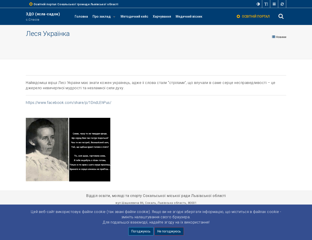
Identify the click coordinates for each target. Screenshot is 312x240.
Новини (280, 37)
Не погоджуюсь (169, 231)
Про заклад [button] (102, 16)
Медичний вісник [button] (189, 16)
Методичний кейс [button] (134, 16)
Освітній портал (255, 16)
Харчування (162, 16)
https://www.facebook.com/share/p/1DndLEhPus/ (68, 102)
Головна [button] (81, 16)
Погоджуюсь (141, 231)
